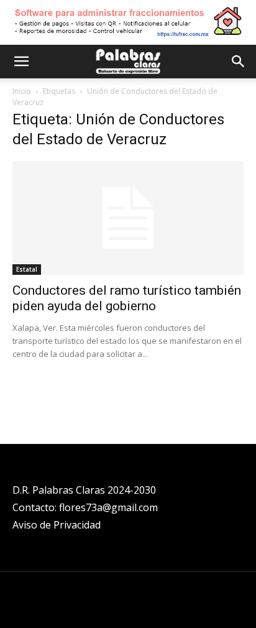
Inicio (21, 91)
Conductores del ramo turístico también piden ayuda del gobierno (126, 298)
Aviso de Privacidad (56, 525)
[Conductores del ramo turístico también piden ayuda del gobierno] (128, 218)
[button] (21, 61)
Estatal (26, 269)
